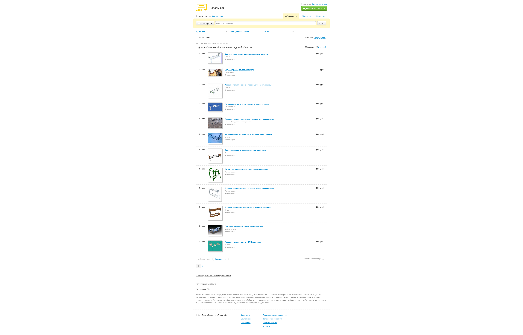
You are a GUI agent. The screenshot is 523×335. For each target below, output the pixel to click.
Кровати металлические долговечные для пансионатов (249, 119)
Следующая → (220, 259)
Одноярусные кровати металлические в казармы (246, 54)
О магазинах (245, 322)
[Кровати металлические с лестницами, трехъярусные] (215, 90)
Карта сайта (245, 315)
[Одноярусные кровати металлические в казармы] (215, 58)
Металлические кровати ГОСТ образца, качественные (248, 134)
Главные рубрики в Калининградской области (213, 275)
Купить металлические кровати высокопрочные (246, 169)
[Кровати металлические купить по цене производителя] (215, 194)
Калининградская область (206, 284)
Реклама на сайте (270, 322)
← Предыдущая (204, 259)
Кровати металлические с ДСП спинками (243, 242)
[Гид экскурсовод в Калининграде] (215, 72)
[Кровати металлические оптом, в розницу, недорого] (215, 213)
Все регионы (217, 15)
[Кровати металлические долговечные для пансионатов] (215, 123)
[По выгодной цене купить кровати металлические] (215, 107)
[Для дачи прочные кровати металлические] (215, 230)
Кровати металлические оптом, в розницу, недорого (248, 207)
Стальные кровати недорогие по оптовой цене (245, 150)
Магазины (306, 16)
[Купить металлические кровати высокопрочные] (215, 175)
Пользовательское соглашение (275, 315)
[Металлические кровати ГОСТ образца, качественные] (215, 138)
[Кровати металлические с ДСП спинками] (215, 246)
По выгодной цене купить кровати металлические (247, 104)
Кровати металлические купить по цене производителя (249, 188)
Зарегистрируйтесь (319, 4)
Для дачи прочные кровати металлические (244, 226)
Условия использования (272, 319)
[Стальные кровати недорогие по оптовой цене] (215, 156)
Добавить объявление (315, 8)
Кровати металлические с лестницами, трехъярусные (248, 84)
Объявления (291, 16)
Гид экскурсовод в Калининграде (239, 69)
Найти (322, 23)
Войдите (304, 4)
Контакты (320, 16)
